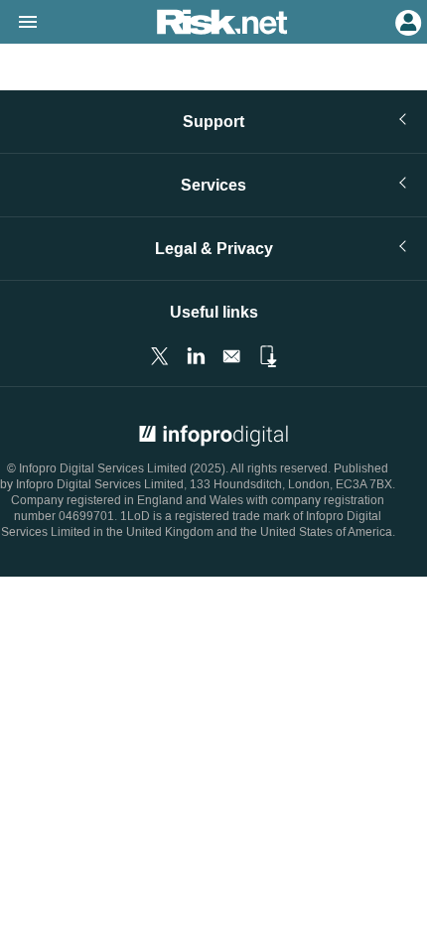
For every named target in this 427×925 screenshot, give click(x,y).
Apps (267, 356)
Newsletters (231, 356)
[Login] (406, 21)
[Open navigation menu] (19, 23)
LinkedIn (196, 356)
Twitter (160, 356)
